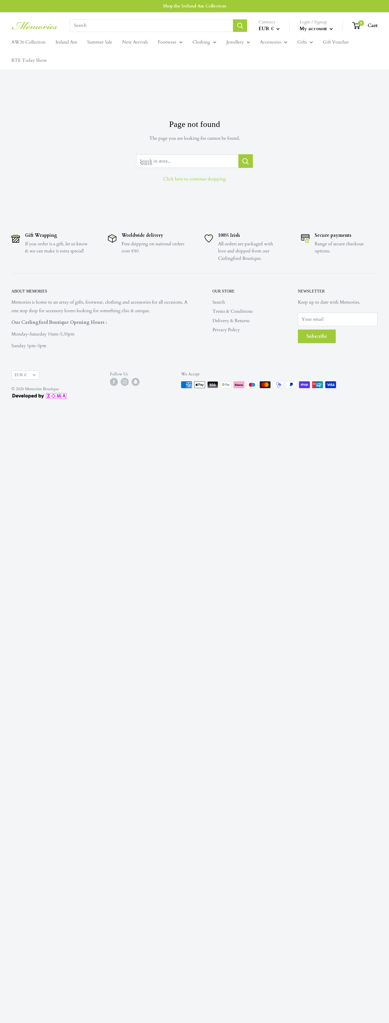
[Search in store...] (245, 161)
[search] (151, 25)
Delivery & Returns (230, 321)
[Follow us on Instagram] (125, 382)
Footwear (167, 42)
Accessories (270, 42)
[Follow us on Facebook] (114, 382)
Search (218, 302)
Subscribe (316, 336)
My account (314, 28)
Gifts (302, 42)
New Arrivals (135, 42)
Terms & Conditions (232, 311)
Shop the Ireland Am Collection (194, 6)
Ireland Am (66, 42)
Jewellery (235, 42)
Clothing (201, 42)
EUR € (20, 375)
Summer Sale (99, 42)
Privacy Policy (226, 330)
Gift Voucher (336, 42)
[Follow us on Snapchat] (136, 382)
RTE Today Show (29, 60)
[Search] (240, 25)
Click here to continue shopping (194, 179)
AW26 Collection (28, 42)
